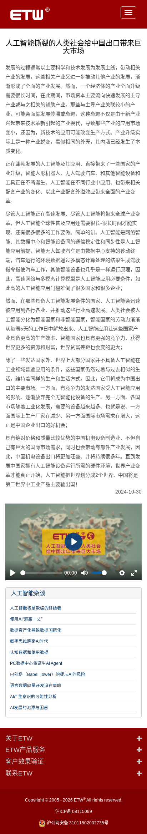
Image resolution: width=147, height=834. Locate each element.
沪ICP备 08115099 (73, 811)
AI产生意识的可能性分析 (33, 696)
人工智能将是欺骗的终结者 (35, 608)
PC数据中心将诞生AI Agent (36, 663)
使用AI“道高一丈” (26, 619)
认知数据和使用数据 (29, 652)
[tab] (73, 593)
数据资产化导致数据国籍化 (35, 630)
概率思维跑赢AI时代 (29, 641)
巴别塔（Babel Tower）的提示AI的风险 (47, 674)
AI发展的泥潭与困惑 (29, 708)
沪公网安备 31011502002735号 (77, 822)
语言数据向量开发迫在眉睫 (35, 685)
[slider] (41, 572)
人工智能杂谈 (28, 593)
